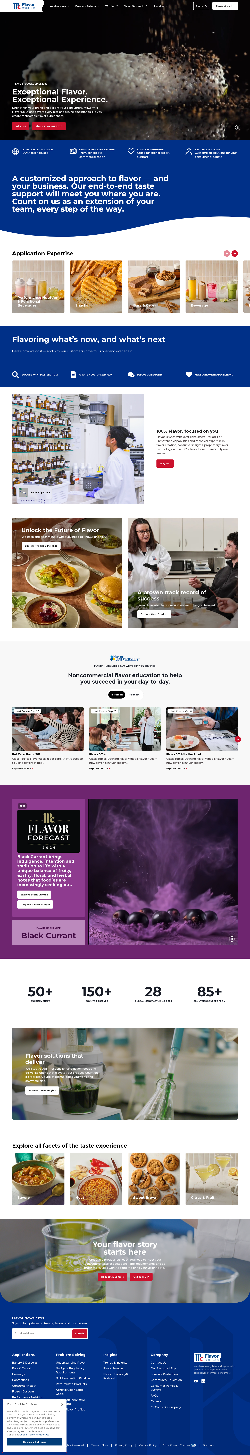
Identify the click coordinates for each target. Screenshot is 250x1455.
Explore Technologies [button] (42, 1090)
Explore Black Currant (34, 894)
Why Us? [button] (20, 126)
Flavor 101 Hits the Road (183, 754)
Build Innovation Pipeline (73, 1378)
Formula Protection (164, 1374)
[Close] (62, 1404)
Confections (20, 1380)
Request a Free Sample (35, 904)
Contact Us (158, 1362)
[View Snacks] (96, 286)
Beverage (18, 1374)
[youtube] (196, 1381)
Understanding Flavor (71, 1362)
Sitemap (208, 1445)
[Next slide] (234, 253)
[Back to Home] (24, 6)
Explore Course (22, 768)
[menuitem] (68, 6)
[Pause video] (237, 127)
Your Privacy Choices (176, 1445)
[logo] (216, 1357)
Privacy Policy (123, 1445)
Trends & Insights (115, 1362)
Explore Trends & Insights (41, 545)
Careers (156, 1401)
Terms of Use (99, 1445)
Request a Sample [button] (112, 1276)
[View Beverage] (212, 286)
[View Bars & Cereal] (154, 286)
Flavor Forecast (114, 1368)
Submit (79, 1333)
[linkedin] (202, 1381)
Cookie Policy (148, 1445)
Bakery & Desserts (25, 1362)
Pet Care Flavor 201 (26, 754)
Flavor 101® (97, 754)
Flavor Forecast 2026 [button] (49, 126)
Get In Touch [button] (141, 1276)
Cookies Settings (34, 1441)
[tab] (116, 695)
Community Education (166, 1380)
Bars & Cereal (21, 1368)
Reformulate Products (71, 1384)
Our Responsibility (163, 1368)
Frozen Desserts (23, 1391)
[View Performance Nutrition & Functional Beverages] (38, 286)
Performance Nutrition (27, 1397)
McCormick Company (166, 1407)
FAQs (154, 1395)
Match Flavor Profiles (70, 1409)
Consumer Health (24, 1385)
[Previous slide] (227, 253)
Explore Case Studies (154, 614)
